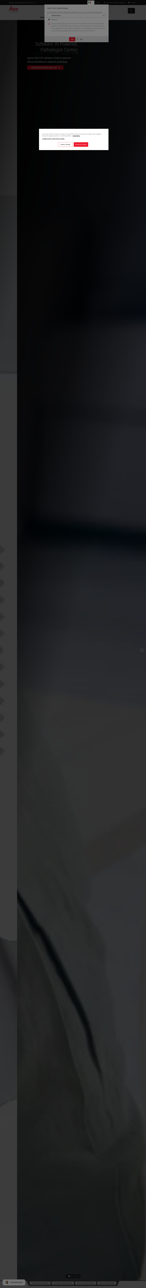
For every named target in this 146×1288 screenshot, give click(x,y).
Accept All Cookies (80, 144)
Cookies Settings (65, 144)
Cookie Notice (76, 136)
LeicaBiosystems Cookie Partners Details (53, 138)
